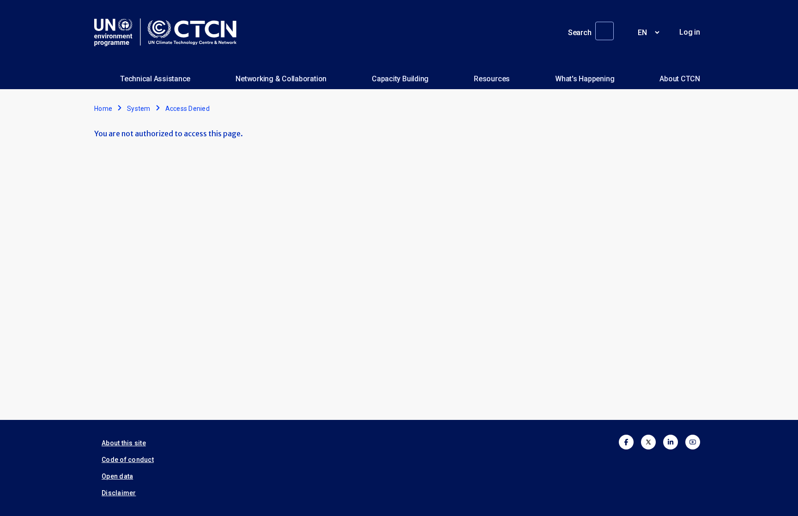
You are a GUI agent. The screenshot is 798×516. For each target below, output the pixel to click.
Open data (117, 476)
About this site (124, 443)
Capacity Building (400, 78)
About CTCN (679, 78)
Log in (689, 32)
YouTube (692, 442)
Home (103, 108)
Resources (492, 78)
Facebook (626, 442)
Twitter (648, 442)
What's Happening (584, 78)
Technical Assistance (155, 78)
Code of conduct (128, 459)
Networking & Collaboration (281, 78)
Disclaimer (119, 493)
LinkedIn (670, 442)
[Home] (169, 32)
